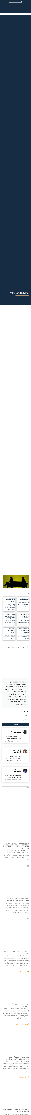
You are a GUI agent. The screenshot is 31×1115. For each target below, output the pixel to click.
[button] (15, 10)
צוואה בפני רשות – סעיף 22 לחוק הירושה (23, 630)
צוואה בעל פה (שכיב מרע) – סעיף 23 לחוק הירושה (9, 616)
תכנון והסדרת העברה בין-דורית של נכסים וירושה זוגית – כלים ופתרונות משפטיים (16, 846)
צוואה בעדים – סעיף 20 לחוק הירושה (11, 630)
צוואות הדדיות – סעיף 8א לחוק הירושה (24, 616)
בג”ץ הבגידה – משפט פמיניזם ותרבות (10, 599)
